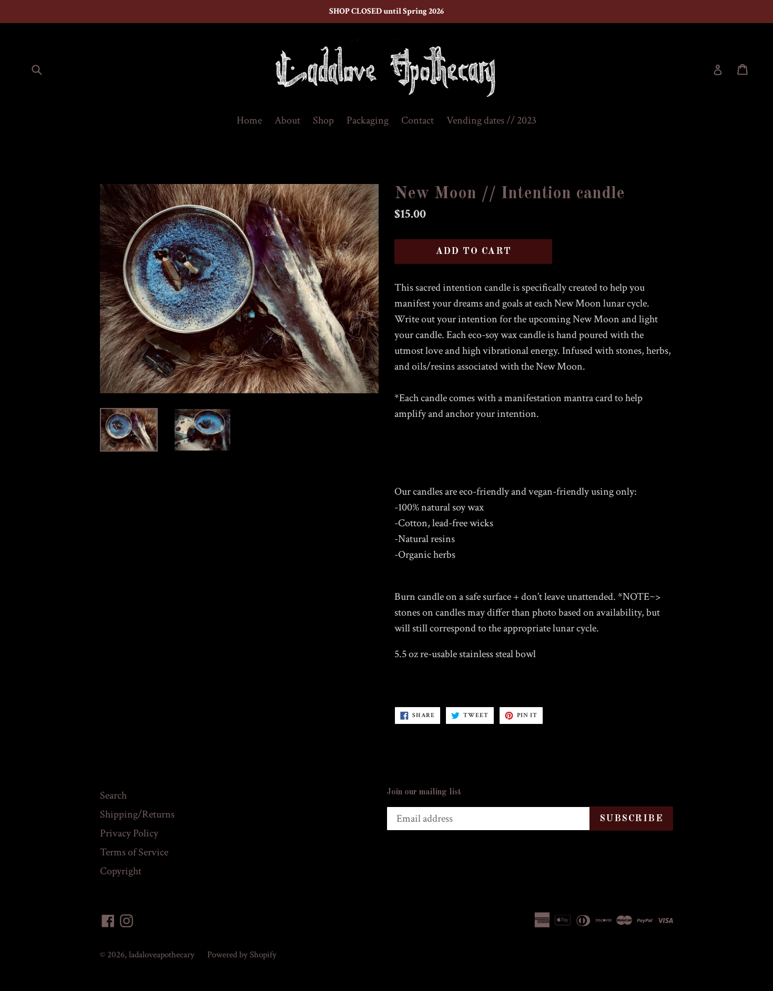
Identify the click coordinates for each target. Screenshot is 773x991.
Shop (323, 120)
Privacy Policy (129, 833)
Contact (417, 120)
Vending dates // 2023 (491, 120)
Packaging (368, 120)
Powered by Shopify (242, 955)
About (287, 120)
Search (113, 795)
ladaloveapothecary (162, 955)
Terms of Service (134, 852)
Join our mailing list (424, 792)
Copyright (120, 871)
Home (249, 120)
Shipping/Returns (137, 814)
